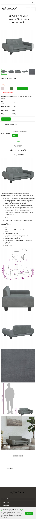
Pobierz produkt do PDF (10, 124)
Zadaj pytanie (6, 119)
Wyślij (14, 135)
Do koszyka (21, 89)
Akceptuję (29, 513)
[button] (18, 499)
